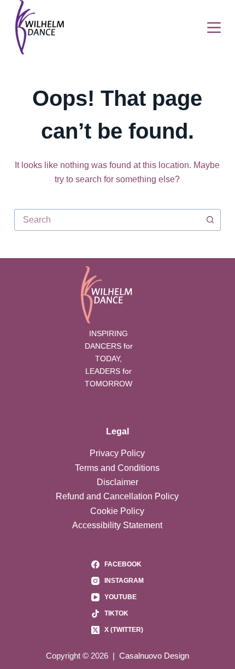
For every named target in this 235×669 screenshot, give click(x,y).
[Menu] (214, 27)
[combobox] (107, 220)
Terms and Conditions (117, 468)
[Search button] (209, 220)
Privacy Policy (117, 453)
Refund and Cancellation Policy (117, 496)
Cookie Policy (117, 511)
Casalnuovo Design (154, 655)
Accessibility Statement (117, 525)
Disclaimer (117, 482)
